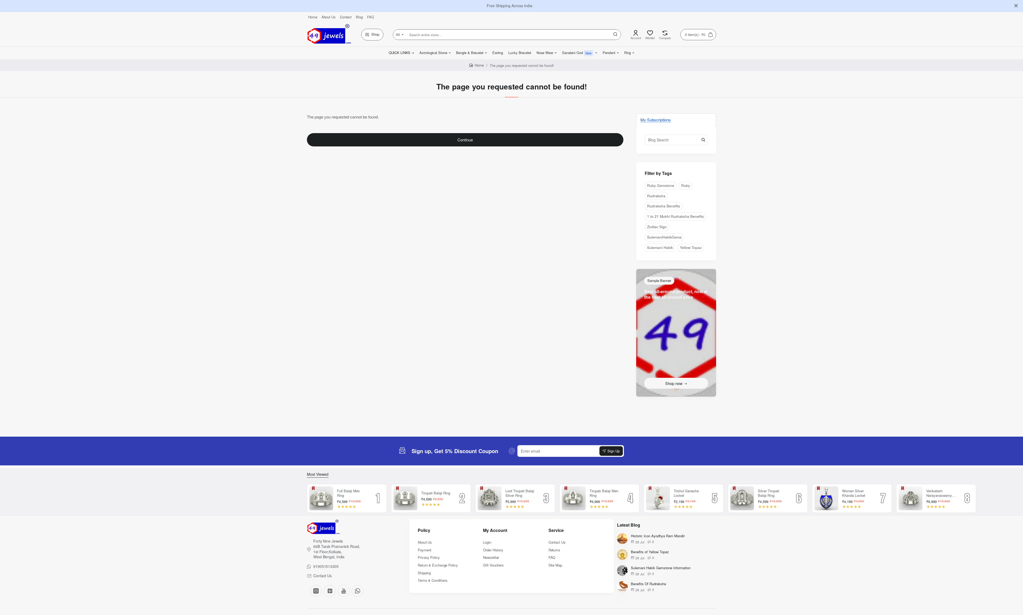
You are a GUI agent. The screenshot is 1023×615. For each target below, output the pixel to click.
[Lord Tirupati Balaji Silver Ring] (490, 498)
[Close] (1016, 6)
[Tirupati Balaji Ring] (405, 498)
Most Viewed (317, 474)
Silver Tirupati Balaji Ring (768, 493)
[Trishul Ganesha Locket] (658, 498)
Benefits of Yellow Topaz (650, 552)
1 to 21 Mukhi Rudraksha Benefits (675, 216)
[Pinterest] (330, 591)
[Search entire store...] (615, 35)
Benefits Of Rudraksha (648, 584)
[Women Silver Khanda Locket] (826, 498)
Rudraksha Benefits (663, 205)
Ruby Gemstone (660, 185)
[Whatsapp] (357, 591)
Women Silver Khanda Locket (853, 493)
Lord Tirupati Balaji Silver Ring (519, 493)
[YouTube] (344, 591)
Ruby (685, 185)
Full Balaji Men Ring (348, 493)
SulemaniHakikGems (664, 237)
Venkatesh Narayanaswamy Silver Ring (939, 493)
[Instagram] (316, 591)
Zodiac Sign (657, 226)
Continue (465, 139)
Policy (424, 530)
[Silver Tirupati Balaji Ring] (742, 498)
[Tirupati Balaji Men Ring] (574, 498)
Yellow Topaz (691, 247)
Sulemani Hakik (660, 247)
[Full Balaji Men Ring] (321, 498)
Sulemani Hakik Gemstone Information (661, 568)
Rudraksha (656, 195)
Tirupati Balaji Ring (435, 493)
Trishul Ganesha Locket (686, 493)
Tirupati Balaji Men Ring (604, 493)
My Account (495, 530)
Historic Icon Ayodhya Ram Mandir (658, 536)
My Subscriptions (655, 119)
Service (556, 530)
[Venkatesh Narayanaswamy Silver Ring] (911, 498)
